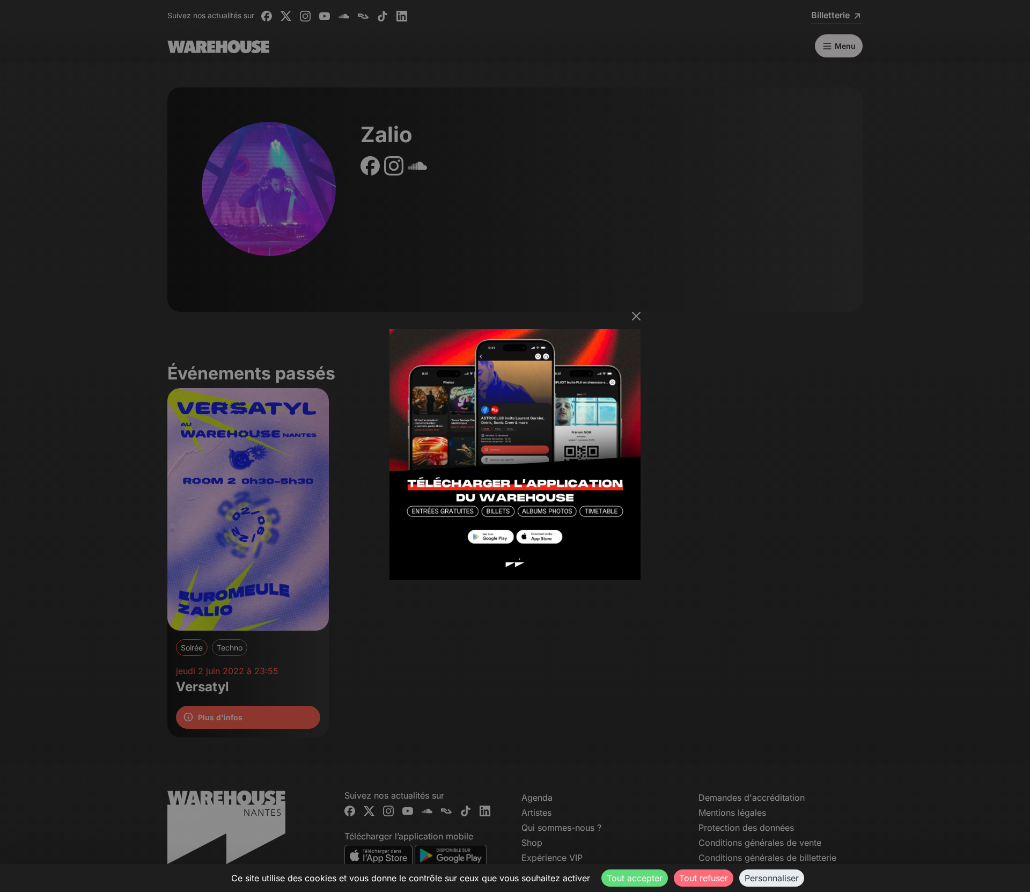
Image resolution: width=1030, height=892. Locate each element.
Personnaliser (772, 878)
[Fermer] (636, 316)
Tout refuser (703, 878)
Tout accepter (635, 878)
